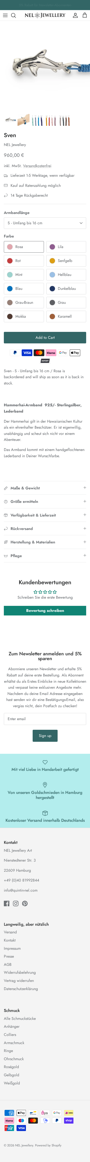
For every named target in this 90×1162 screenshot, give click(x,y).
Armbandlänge (17, 212)
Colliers (10, 1034)
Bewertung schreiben (45, 610)
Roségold (11, 1067)
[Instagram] (15, 903)
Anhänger (11, 1026)
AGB (8, 964)
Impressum (12, 948)
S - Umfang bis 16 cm (25, 223)
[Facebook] (6, 903)
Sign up (45, 735)
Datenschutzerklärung (21, 989)
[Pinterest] (25, 903)
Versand (10, 932)
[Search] (16, 15)
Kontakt (10, 940)
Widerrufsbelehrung (20, 972)
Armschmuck (14, 1043)
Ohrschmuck (14, 1059)
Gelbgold (11, 1075)
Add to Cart (45, 337)
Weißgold (12, 1083)
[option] (45, 66)
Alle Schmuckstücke (20, 1018)
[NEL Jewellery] (45, 15)
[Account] (74, 15)
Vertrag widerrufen (19, 980)
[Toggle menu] (5, 15)
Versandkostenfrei (37, 166)
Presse (9, 956)
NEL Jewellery (24, 1145)
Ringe (8, 1050)
